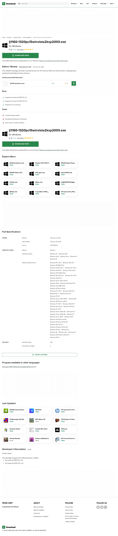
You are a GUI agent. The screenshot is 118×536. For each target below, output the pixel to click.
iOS (87, 3)
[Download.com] (8, 3)
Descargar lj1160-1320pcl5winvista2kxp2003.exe (17, 367)
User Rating (20, 49)
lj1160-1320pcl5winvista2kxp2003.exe (37, 43)
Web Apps (103, 3)
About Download (38, 507)
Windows (73, 3)
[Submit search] (19, 3)
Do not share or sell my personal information (72, 517)
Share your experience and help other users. (53, 61)
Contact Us (37, 513)
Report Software (41, 354)
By (10, 49)
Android (94, 3)
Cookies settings (70, 521)
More (111, 3)
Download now (22, 55)
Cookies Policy (69, 513)
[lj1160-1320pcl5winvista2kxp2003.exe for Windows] (4, 45)
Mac (81, 3)
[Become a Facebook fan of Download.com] (98, 507)
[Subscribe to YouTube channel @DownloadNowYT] (105, 507)
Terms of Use (69, 510)
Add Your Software (39, 510)
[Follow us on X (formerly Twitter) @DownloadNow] (101, 507)
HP (30, 449)
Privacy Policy (69, 507)
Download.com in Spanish (41, 516)
